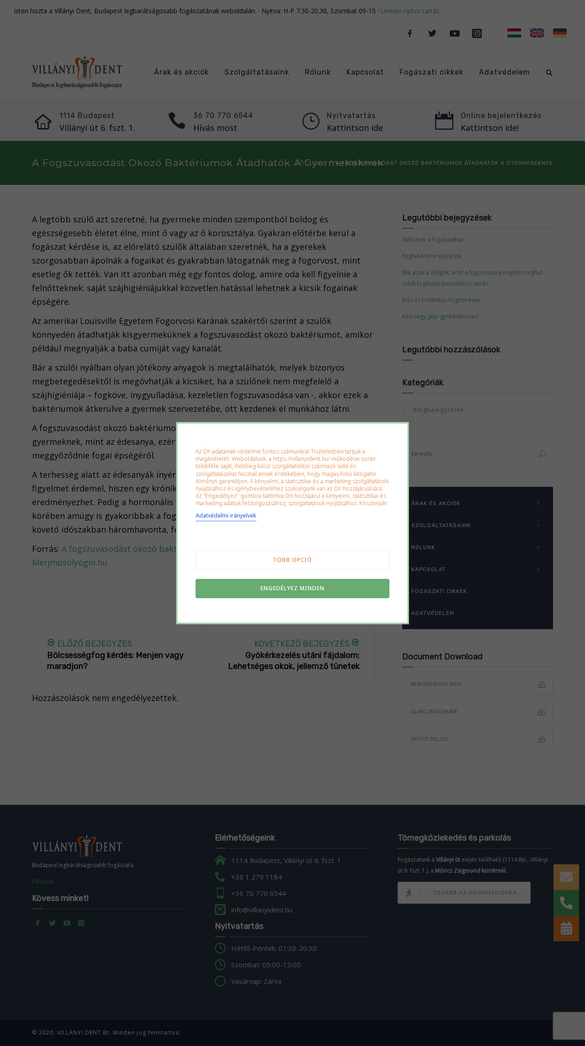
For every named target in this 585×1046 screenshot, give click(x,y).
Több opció (292, 560)
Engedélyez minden (292, 588)
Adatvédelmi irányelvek (226, 515)
